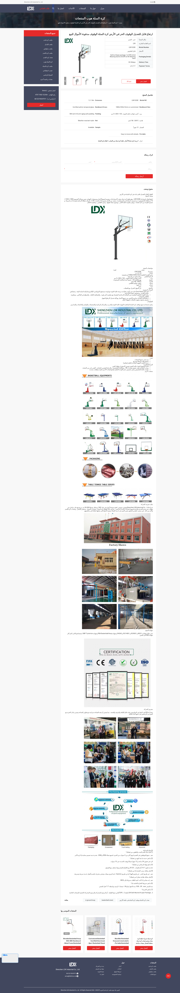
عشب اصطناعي (47, 70)
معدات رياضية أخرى (46, 79)
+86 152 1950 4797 (41, 95)
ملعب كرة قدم (48, 40)
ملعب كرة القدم (47, 53)
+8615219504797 (40, 99)
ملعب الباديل (48, 44)
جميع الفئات (153, 974)
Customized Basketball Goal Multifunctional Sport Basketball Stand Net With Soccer (97, 941)
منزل (120, 23)
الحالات (119, 969)
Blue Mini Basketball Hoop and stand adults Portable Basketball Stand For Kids (121, 941)
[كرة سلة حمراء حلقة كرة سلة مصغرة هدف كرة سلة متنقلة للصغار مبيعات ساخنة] (143, 926)
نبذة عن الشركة (100, 966)
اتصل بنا (102, 974)
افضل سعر (143, 81)
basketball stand (107, 900)
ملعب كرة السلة (47, 66)
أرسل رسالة (139, 176)
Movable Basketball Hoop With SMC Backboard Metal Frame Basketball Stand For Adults (72, 941)
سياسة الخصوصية (116, 974)
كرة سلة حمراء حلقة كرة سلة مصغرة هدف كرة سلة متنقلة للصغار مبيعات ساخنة (144, 941)
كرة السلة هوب (112, 23)
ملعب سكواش (48, 49)
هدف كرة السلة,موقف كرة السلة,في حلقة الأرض (134, 900)
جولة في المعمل (100, 969)
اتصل (41, 105)
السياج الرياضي (47, 75)
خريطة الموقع (117, 971)
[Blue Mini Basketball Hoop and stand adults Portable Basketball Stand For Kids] (119, 926)
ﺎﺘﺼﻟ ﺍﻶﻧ (129, 81)
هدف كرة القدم (47, 57)
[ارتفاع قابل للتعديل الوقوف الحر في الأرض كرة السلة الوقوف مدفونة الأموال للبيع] (83, 56)
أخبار (120, 966)
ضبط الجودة (101, 971)
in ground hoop (90, 900)
